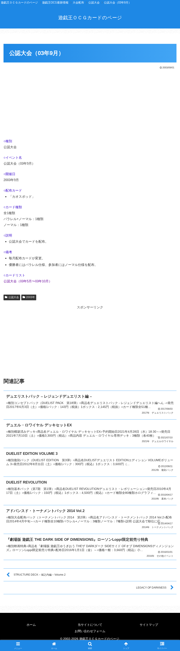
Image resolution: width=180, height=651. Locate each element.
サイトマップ (149, 624)
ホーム (31, 624)
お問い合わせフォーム (90, 631)
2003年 (30, 297)
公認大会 (13, 297)
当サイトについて (90, 624)
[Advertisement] (90, 102)
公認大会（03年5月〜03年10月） (28, 281)
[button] (166, 554)
